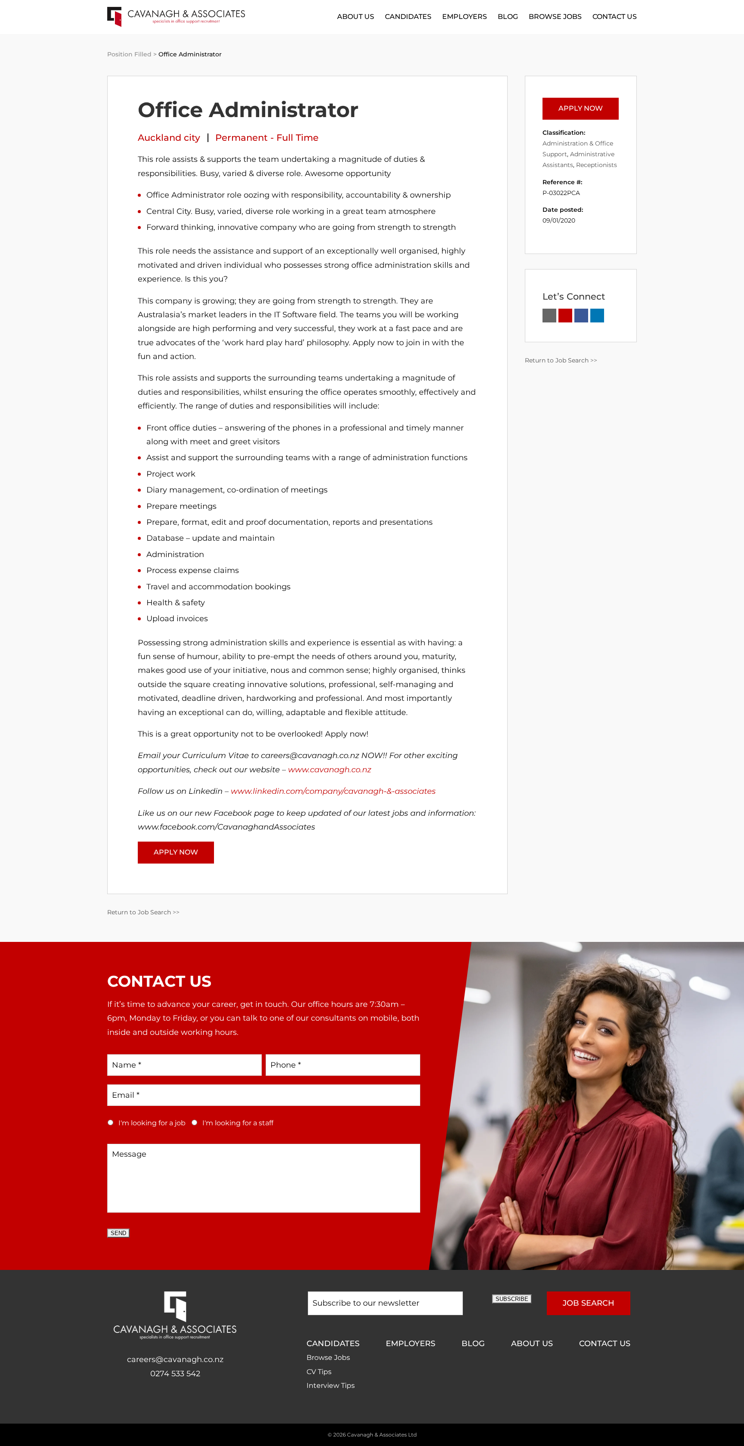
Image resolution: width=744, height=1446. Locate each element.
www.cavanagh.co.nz (329, 769)
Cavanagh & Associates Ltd (382, 1434)
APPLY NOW (176, 852)
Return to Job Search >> (143, 912)
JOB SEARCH (588, 1303)
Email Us (549, 315)
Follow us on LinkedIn (597, 315)
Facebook (166, 1401)
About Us (355, 16)
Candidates (408, 16)
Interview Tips (331, 1385)
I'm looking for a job (152, 1123)
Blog (508, 16)
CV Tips (319, 1372)
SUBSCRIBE (512, 1299)
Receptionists (596, 165)
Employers (464, 16)
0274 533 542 (175, 1373)
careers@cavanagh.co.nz (175, 1359)
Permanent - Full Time (267, 137)
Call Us (565, 315)
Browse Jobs (555, 16)
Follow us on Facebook (581, 315)
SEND (118, 1233)
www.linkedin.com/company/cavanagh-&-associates (333, 791)
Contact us (614, 16)
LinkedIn (184, 1401)
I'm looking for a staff (237, 1123)
